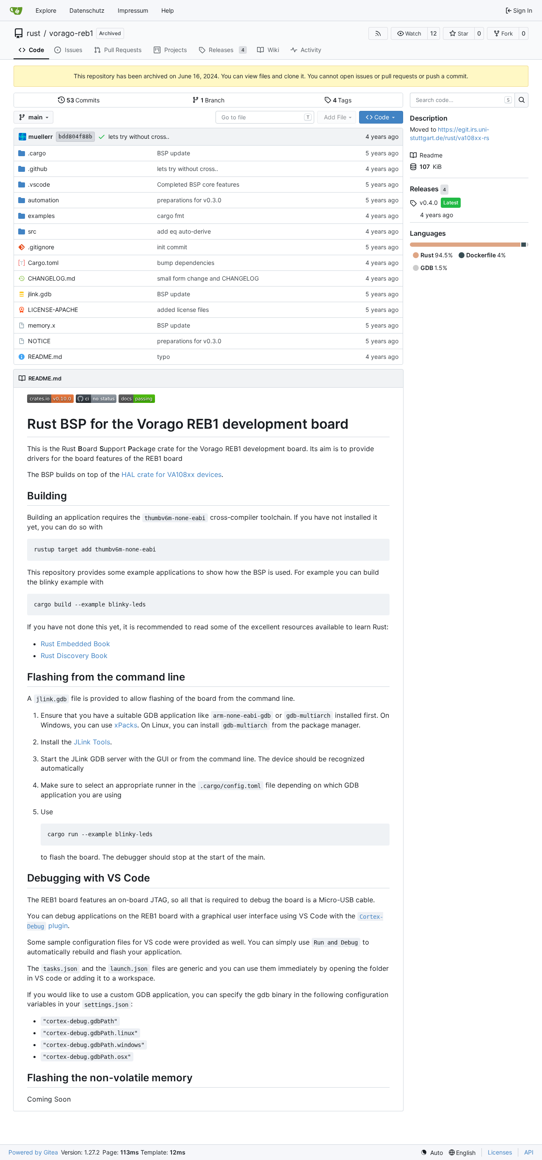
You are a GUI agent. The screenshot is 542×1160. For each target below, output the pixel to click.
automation (43, 200)
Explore (46, 10)
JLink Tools (92, 742)
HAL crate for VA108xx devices (171, 474)
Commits (83, 100)
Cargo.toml (43, 262)
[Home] (16, 10)
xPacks (125, 725)
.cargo (37, 153)
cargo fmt (170, 215)
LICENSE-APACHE (53, 309)
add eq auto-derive (184, 231)
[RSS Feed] (378, 33)
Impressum (133, 10)
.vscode (39, 184)
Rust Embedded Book (75, 643)
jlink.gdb (40, 294)
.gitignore (41, 247)
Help (167, 10)
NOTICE (39, 340)
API (529, 1152)
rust (34, 33)
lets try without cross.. (138, 136)
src (32, 231)
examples (41, 215)
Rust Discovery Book (74, 655)
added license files (183, 309)
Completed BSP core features (198, 184)
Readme (431, 155)
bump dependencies (185, 262)
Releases (425, 189)
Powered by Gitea (33, 1152)
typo (163, 356)
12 (433, 33)
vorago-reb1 (71, 33)
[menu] (431, 1152)
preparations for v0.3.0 (189, 200)
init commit (172, 247)
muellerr (40, 136)
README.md (45, 356)
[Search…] (521, 100)
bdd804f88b (75, 136)
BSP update (173, 153)
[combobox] (265, 117)
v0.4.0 (429, 202)
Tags (342, 100)
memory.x (41, 325)
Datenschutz (87, 10)
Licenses (500, 1152)
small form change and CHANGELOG (208, 278)
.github (37, 168)
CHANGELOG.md (51, 278)
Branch (213, 100)
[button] (409, 33)
